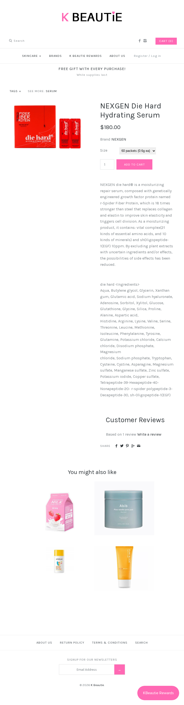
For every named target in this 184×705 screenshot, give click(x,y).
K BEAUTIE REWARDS (85, 56)
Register (141, 56)
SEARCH (141, 642)
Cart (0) (166, 41)
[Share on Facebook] (116, 446)
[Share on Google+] (133, 446)
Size (103, 150)
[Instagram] (145, 41)
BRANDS (55, 56)
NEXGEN (118, 139)
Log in (156, 56)
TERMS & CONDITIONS (109, 642)
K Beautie (97, 685)
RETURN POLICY (72, 642)
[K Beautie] (92, 8)
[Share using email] (138, 446)
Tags (15, 91)
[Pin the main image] (127, 446)
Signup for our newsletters (92, 659)
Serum (51, 91)
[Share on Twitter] (122, 446)
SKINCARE (31, 56)
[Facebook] (139, 41)
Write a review (149, 434)
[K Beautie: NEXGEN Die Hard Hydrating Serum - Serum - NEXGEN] (47, 104)
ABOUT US (117, 56)
